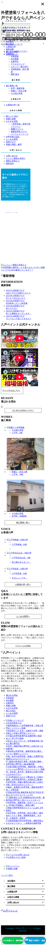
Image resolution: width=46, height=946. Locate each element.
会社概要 (15, 59)
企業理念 (15, 61)
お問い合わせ (12, 54)
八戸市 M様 (17, 474)
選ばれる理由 (12, 695)
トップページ (20, 30)
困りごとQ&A (12, 52)
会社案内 (10, 42)
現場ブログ (11, 716)
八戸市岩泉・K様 (19, 573)
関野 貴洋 (15, 74)
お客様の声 (11, 47)
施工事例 (10, 44)
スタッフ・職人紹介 (19, 67)
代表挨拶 (10, 698)
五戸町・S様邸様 (19, 516)
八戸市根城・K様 (19, 544)
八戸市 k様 (17, 433)
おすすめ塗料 (12, 708)
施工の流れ (11, 711)
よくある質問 (12, 713)
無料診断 (10, 49)
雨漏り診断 (11, 706)
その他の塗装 (17, 93)
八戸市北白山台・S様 (21, 558)
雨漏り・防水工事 (18, 91)
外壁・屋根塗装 (18, 88)
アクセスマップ (18, 64)
